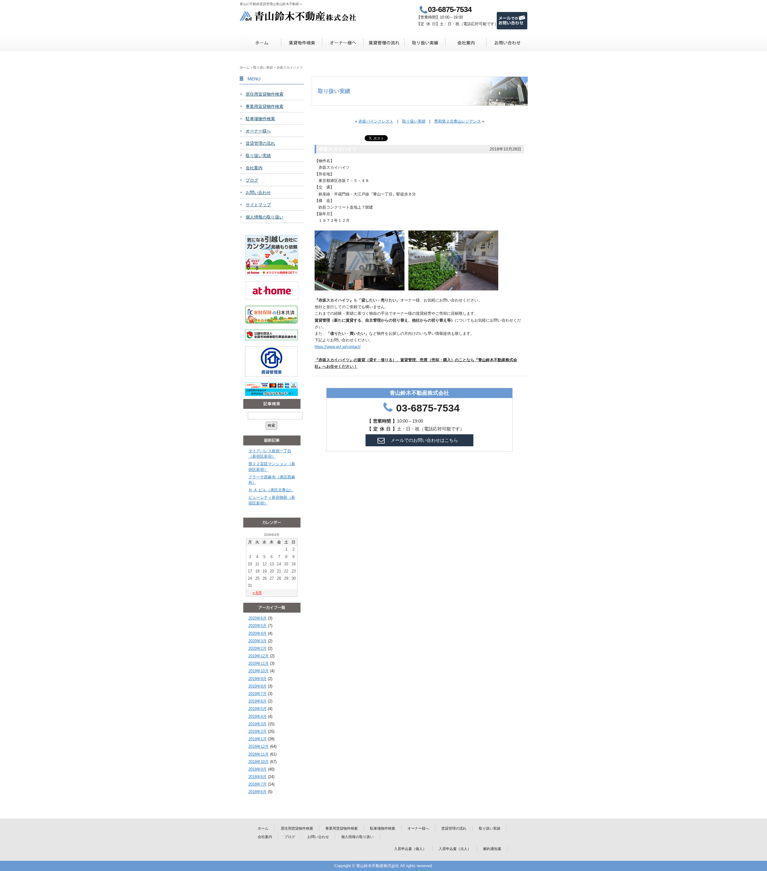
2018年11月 (258, 754)
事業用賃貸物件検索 (264, 106)
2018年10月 (258, 762)
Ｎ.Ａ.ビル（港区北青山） (271, 490)
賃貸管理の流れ (383, 42)
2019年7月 (257, 693)
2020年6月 (257, 618)
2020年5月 (257, 625)
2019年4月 (257, 716)
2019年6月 (257, 701)
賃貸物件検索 (301, 42)
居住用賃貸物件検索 (264, 94)
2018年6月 (257, 791)
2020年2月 (257, 648)
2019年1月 (257, 739)
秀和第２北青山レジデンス (457, 121)
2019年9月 (257, 678)
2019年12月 (258, 656)
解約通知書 (492, 849)
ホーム (260, 42)
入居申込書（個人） (410, 849)
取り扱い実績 (424, 42)
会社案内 (465, 42)
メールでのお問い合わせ (512, 20)
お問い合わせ (506, 42)
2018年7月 (257, 784)
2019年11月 (258, 663)
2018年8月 (257, 776)
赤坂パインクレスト (375, 121)
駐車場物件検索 (260, 118)
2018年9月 (257, 769)
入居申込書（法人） (455, 849)
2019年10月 (258, 671)
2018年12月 (258, 746)
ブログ (252, 180)
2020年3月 (257, 641)
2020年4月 (257, 633)
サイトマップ (258, 204)
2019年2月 (257, 731)
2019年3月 (257, 724)
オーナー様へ (342, 42)
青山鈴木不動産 (298, 16)
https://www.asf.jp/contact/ (338, 346)
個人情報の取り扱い (264, 217)
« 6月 (257, 592)
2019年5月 (257, 708)
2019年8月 (257, 686)
